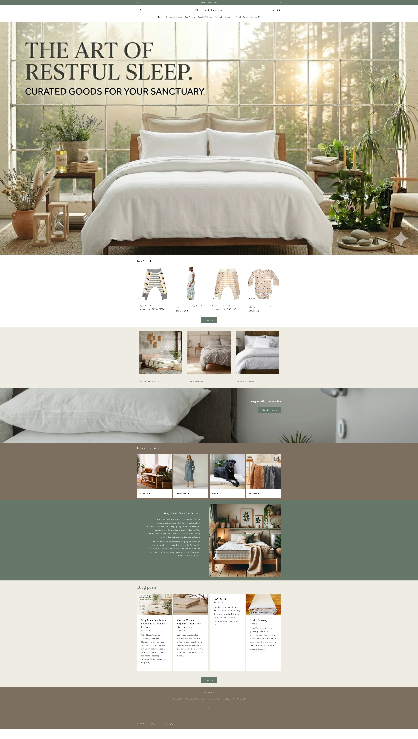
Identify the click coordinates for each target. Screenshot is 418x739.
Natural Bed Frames (245, 381)
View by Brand (238, 699)
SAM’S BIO (220, 599)
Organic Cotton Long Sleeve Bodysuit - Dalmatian (261, 307)
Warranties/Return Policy (195, 699)
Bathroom (253, 493)
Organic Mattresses (147, 381)
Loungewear (181, 493)
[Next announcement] (280, 2)
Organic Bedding (195, 381)
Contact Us (177, 699)
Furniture (144, 493)
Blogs (227, 699)
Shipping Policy (215, 699)
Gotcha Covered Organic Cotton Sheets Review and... (190, 623)
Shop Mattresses (269, 410)
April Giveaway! (259, 620)
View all (209, 320)
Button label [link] (190, 564)
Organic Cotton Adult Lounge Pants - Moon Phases (190, 307)
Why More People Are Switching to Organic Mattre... (153, 623)
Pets (214, 493)
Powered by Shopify (166, 724)
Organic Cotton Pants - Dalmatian (223, 306)
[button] (140, 10)
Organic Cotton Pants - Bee (149, 306)
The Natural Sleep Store (151, 724)
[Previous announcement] (137, 2)
